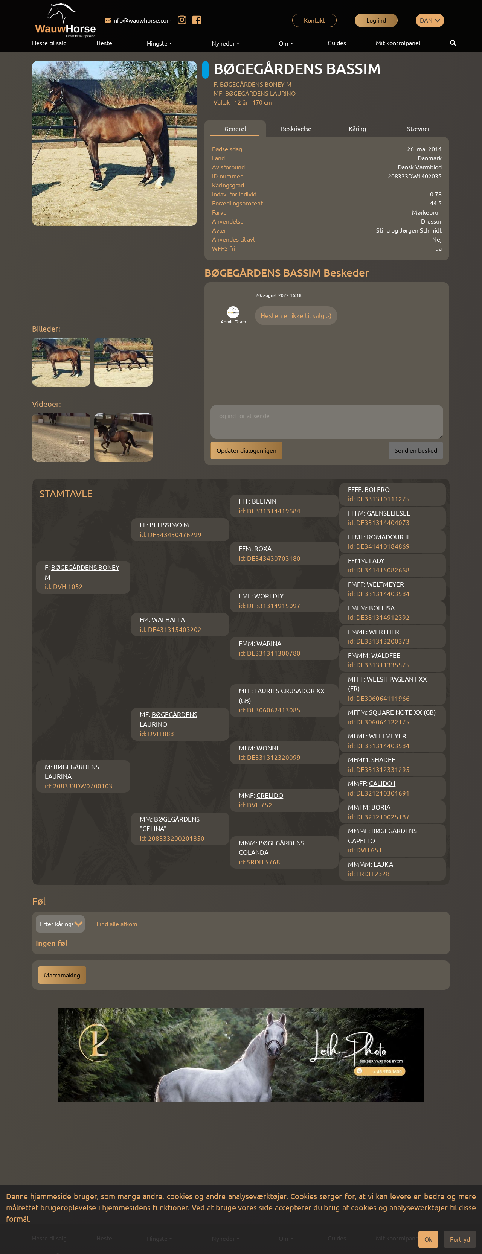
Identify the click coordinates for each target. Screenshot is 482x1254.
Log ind (376, 20)
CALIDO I (382, 783)
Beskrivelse (296, 128)
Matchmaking (62, 975)
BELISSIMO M (169, 524)
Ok (428, 1239)
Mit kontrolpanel (398, 43)
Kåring (357, 128)
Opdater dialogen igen (246, 450)
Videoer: (46, 404)
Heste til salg (49, 43)
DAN (426, 20)
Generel (235, 128)
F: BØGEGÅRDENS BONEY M (252, 84)
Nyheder (223, 43)
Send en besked (416, 450)
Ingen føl (51, 943)
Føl (39, 901)
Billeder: (46, 328)
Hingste (157, 43)
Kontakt (314, 20)
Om (283, 43)
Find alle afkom (116, 924)
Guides (337, 43)
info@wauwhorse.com (142, 20)
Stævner (418, 128)
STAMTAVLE (66, 493)
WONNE (268, 748)
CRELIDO (269, 795)
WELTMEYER (385, 584)
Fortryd (460, 1239)
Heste (104, 43)
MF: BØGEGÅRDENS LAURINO (255, 93)
